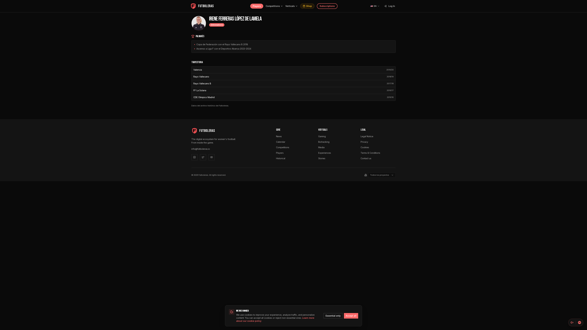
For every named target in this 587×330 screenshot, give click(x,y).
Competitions (273, 6)
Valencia (197, 69)
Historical (280, 158)
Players (257, 6)
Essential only (333, 315)
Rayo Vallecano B (202, 83)
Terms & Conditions (370, 153)
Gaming (322, 136)
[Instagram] (194, 157)
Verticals (290, 6)
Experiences (324, 153)
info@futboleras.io (200, 149)
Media (321, 147)
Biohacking (323, 142)
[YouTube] (212, 157)
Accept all (351, 315)
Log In (391, 6)
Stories (321, 158)
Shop (309, 6)
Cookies (365, 147)
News (279, 136)
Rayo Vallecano (201, 76)
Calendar (280, 142)
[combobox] (382, 175)
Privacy (364, 142)
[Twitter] (203, 157)
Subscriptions (327, 6)
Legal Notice (367, 136)
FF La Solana (199, 90)
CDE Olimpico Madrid (204, 97)
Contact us (366, 158)
